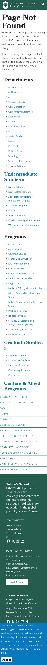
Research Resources (14, 469)
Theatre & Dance (17, 166)
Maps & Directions (17, 581)
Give (8, 537)
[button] (21, 397)
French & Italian (16, 126)
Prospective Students (19, 360)
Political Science (16, 151)
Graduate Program (13, 397)
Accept (6, 659)
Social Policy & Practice (20, 329)
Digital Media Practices (20, 258)
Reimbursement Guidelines (18, 452)
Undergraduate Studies (21, 177)
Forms (4, 413)
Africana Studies (16, 87)
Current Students (13, 424)
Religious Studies (17, 315)
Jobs (29, 612)
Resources (13, 210)
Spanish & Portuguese (19, 161)
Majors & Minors (16, 187)
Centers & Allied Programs (22, 386)
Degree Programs (17, 355)
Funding (5, 419)
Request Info (20, 608)
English (12, 121)
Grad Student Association (18, 441)
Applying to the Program (18, 402)
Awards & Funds (16, 215)
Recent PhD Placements (17, 436)
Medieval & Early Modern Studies (25, 288)
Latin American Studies (20, 278)
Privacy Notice (16, 648)
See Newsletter (14, 529)
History (12, 131)
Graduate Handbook (14, 447)
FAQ (2, 408)
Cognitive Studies (17, 253)
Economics (14, 116)
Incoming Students (18, 365)
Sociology (13, 156)
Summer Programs (18, 205)
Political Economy (17, 310)
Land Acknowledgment (18, 616)
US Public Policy (16, 334)
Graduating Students (19, 370)
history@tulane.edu (16, 575)
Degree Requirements (19, 191)
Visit (30, 608)
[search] (42, 3)
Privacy (35, 616)
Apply (9, 608)
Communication (16, 106)
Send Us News (13, 533)
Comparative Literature (20, 111)
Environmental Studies (20, 263)
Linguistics (13, 283)
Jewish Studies (15, 136)
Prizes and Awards (13, 458)
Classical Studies (16, 101)
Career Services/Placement (19, 463)
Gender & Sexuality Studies (22, 273)
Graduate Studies (23, 346)
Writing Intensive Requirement (24, 225)
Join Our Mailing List (17, 525)
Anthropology (15, 92)
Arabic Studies (15, 244)
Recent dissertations (15, 430)
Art (10, 97)
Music (11, 141)
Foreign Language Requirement (24, 220)
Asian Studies (15, 248)
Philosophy (14, 146)
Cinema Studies (16, 268)
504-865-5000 (30, 603)
